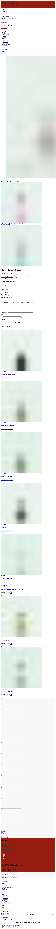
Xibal (2, 838)
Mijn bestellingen (7, 845)
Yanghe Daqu (3, 831)
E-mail (2, 317)
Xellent (2, 839)
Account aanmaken (5, 913)
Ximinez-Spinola (4, 837)
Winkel (5, 181)
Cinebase (6, 874)
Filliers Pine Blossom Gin (8, 476)
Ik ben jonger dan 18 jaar (14, 925)
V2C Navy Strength (6, 691)
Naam (2, 314)
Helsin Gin (3, 527)
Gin (8, 181)
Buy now (15, 277)
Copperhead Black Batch (8, 374)
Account (5, 844)
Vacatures (8, 47)
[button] (7, 378)
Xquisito (2, 834)
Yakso (2, 832)
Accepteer (7, 917)
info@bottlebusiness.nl (11, 866)
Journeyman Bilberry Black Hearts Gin (12, 589)
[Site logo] (4, 18)
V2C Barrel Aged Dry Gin (8, 640)
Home (2, 181)
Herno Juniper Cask (6, 578)
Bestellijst (2, 5)
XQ (1, 836)
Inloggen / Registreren (8, 902)
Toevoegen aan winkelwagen (6, 277)
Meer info (3, 917)
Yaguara (2, 833)
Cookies (5, 843)
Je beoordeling (4, 312)
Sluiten (2, 906)
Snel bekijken (3, 371)
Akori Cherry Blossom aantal (8, 276)
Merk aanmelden (7, 849)
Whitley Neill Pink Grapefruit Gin (8, 223)
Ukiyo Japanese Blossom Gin (7, 266)
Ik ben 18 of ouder (5, 925)
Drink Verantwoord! (7, 848)
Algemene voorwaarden (8, 846)
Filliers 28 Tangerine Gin (7, 425)
